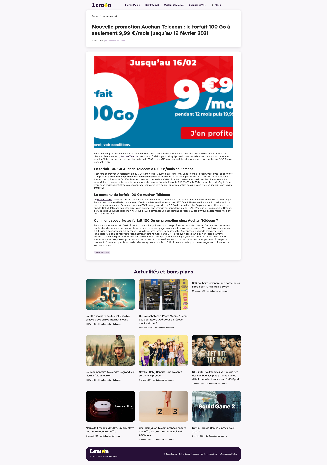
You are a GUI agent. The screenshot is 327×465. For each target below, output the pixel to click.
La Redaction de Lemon (115, 40)
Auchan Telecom (129, 156)
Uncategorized (110, 16)
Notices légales (184, 454)
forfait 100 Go (104, 199)
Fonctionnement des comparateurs (204, 454)
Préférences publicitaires (228, 454)
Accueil (95, 16)
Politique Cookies (170, 454)
